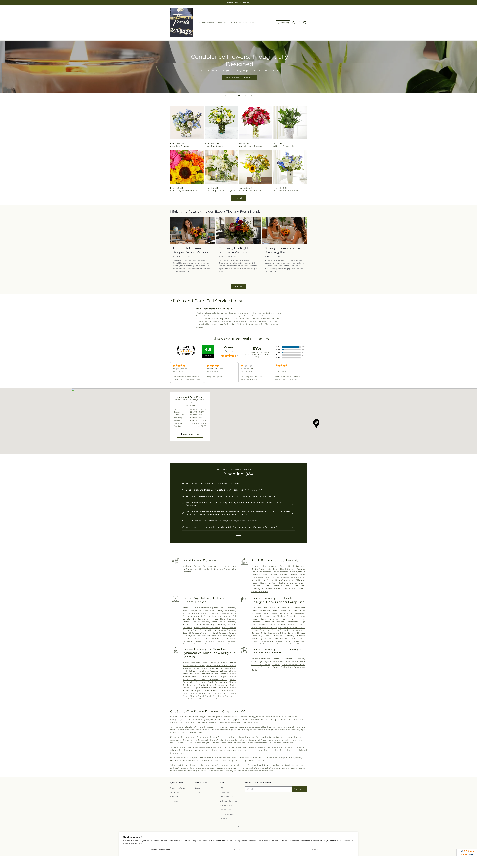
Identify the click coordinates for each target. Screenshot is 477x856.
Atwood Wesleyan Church (196, 676)
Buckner (198, 566)
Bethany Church (221, 693)
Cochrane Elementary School (289, 638)
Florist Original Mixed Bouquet (184, 190)
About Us (174, 801)
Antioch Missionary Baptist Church (199, 668)
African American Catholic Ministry (200, 662)
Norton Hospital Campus (262, 580)
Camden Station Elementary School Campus (273, 633)
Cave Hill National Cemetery (214, 633)
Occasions (174, 792)
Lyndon (206, 569)
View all (239, 198)
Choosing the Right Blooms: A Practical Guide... (234, 250)
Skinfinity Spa (298, 583)
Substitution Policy (228, 814)
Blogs (197, 792)
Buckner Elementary (260, 630)
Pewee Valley (229, 569)
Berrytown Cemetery (203, 619)
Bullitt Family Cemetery (207, 627)
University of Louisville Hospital (266, 588)
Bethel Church (204, 696)
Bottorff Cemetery (192, 624)
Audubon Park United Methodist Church (205, 679)
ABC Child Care (259, 608)
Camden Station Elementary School (288, 630)
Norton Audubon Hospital (284, 574)
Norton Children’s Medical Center (288, 577)
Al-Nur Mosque (228, 662)
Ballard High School (282, 613)
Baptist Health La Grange (264, 566)
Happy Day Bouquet (214, 146)
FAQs (222, 788)
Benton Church (205, 693)
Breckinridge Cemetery (214, 624)
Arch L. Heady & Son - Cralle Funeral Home (202, 610)
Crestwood (208, 566)
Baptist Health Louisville (292, 566)
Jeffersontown (229, 566)
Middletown (216, 569)
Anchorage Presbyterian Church (221, 665)
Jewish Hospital (263, 572)
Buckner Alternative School (291, 627)
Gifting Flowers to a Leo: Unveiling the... (283, 250)
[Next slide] (245, 95)
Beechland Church (227, 688)
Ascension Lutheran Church (223, 671)
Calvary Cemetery (227, 630)
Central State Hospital (261, 569)
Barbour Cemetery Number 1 (217, 616)
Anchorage (188, 566)
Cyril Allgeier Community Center (274, 661)
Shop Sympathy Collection (238, 77)
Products (174, 797)
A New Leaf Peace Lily (283, 146)
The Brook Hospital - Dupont (265, 586)
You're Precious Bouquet (250, 146)
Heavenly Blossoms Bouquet (286, 190)
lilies (263, 757)
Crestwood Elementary (262, 641)
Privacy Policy (135, 843)
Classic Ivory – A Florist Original (220, 190)
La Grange (187, 569)
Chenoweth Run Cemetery (217, 635)
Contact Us (225, 792)
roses (234, 757)
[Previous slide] (225, 95)
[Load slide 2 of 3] (235, 95)
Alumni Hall (274, 608)
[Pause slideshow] (251, 95)
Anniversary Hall (268, 610)
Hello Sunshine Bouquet (250, 190)
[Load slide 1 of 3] (232, 95)
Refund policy (226, 810)
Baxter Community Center (265, 659)
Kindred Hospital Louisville (284, 572)
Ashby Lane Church (192, 674)
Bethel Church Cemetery (223, 622)
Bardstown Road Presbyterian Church (216, 682)
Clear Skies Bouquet (179, 146)
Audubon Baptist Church (223, 676)
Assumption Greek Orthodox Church (219, 674)
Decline (314, 850)
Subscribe (299, 789)
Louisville (198, 569)
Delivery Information (229, 801)
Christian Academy (284, 635)
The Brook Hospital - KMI (292, 586)
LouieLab (276, 664)
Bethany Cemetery (201, 622)
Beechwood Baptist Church (196, 690)
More (238, 536)
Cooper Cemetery (204, 641)
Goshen (217, 566)
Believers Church (219, 690)
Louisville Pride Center (293, 664)
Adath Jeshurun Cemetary (195, 608)
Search (198, 788)
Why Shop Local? (227, 797)
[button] (222, 22)
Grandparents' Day (178, 788)
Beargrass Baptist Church (203, 688)
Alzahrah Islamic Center (194, 665)
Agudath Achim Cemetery (223, 608)
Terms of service (227, 818)
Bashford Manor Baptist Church (198, 685)
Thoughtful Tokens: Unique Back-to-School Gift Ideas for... (191, 250)
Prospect (187, 572)
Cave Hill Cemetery (191, 633)
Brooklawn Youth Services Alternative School (282, 624)
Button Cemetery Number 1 (205, 630)
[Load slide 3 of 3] (239, 95)
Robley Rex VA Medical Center (275, 583)
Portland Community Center (265, 667)
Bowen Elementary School (274, 619)
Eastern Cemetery (226, 641)
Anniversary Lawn (288, 610)
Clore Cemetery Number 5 (208, 638)
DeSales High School (285, 641)
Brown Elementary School (264, 627)
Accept (237, 850)
